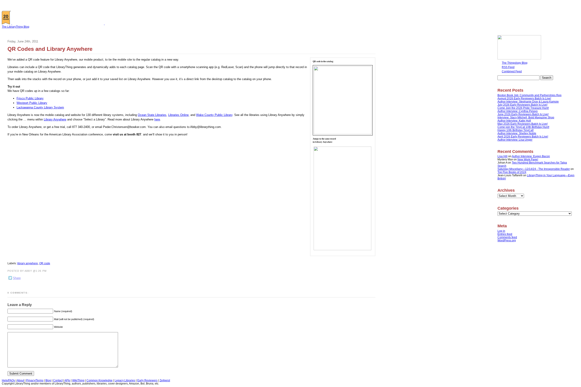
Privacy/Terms (34, 380)
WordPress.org (506, 240)
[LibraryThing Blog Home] (59, 23)
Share (17, 278)
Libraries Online (178, 115)
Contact (58, 380)
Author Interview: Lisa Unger (514, 139)
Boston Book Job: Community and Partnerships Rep (529, 95)
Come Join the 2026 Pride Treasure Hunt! (523, 108)
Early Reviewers (147, 380)
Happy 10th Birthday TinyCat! (515, 130)
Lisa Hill (502, 156)
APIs (67, 380)
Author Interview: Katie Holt (514, 120)
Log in (501, 231)
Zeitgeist (165, 380)
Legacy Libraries (125, 380)
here (157, 119)
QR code (44, 263)
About (20, 380)
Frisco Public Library (30, 98)
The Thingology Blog (514, 62)
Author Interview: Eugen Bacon (531, 156)
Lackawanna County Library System (40, 107)
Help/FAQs (8, 380)
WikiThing (78, 380)
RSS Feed (508, 67)
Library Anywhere (55, 119)
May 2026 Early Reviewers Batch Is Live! (522, 123)
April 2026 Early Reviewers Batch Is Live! (522, 136)
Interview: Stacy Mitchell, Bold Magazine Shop (525, 117)
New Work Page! (527, 159)
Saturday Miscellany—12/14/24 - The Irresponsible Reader (533, 169)
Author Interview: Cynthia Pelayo (517, 111)
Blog (48, 380)
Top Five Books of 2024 (511, 172)
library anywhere (27, 263)
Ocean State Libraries (152, 115)
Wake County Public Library (214, 115)
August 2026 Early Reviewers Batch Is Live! (524, 98)
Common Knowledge (99, 380)
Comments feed (507, 237)
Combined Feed (512, 71)
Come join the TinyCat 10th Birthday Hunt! (523, 127)
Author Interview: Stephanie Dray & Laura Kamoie (528, 101)
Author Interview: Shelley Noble (516, 133)
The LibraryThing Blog (15, 26)
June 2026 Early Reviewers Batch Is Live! (523, 114)
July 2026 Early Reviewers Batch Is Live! (522, 104)
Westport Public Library (32, 103)
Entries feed (504, 234)
